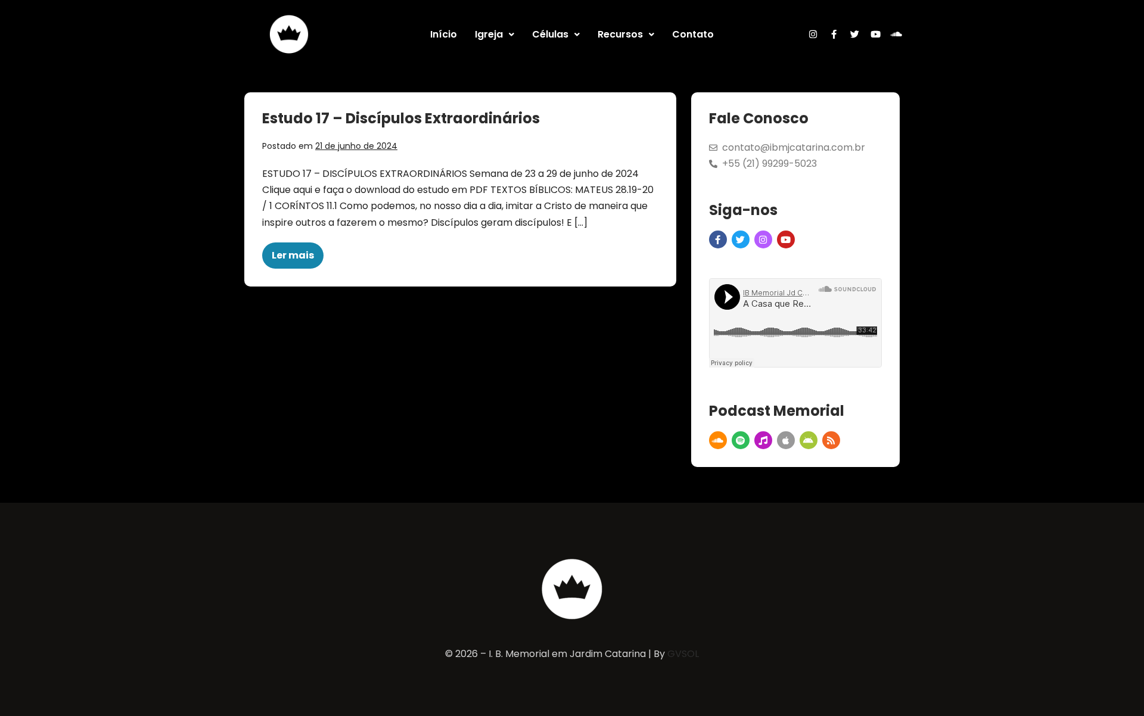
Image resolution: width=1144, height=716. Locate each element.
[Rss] (831, 440)
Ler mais (298, 252)
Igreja (489, 34)
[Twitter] (855, 34)
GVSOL (683, 654)
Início (443, 34)
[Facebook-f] (834, 34)
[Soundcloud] (897, 34)
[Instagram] (813, 34)
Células (550, 34)
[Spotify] (741, 440)
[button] (494, 34)
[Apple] (786, 440)
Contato (693, 34)
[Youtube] (876, 34)
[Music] (763, 440)
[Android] (808, 440)
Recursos (620, 34)
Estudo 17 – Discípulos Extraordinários (401, 118)
